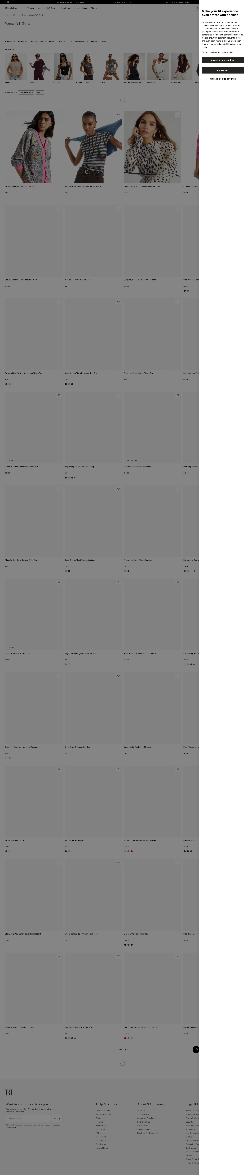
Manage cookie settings (223, 79)
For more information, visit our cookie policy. (217, 52)
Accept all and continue (223, 60)
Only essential (223, 70)
